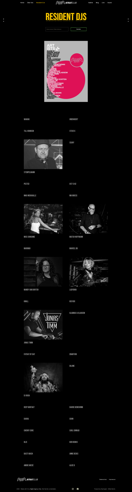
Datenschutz (103, 479)
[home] (66, 3)
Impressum (112, 479)
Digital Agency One (35, 489)
